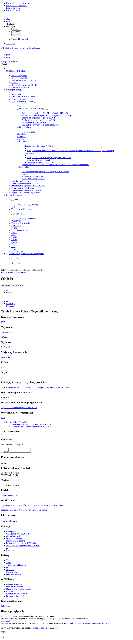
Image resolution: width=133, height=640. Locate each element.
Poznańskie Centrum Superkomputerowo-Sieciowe (88, 623)
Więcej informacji (40, 628)
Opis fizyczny (17, 251)
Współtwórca (16, 221)
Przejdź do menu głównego (17, 3)
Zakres (14, 239)
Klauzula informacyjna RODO (24, 85)
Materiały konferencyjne (21, 181)
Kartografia (21, 136)
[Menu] (2, 15)
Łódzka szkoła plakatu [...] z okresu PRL (38, 118)
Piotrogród (5, 357)
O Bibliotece (11, 71)
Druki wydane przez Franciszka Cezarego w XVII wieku (45, 172)
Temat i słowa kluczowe (21, 209)
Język (13, 235)
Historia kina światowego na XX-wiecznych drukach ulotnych (47, 115)
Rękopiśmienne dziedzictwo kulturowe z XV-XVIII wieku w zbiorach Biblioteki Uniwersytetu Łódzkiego (70, 150)
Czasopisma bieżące (19, 99)
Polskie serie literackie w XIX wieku (26, 183)
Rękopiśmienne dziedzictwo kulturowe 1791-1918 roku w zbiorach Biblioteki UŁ (55, 165)
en (9, 19)
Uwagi (14, 246)
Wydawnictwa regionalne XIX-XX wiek (28, 186)
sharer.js (25, 39)
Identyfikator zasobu (19, 230)
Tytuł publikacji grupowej (27, 204)
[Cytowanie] (5, 297)
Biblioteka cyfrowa (19, 76)
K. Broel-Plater (7, 347)
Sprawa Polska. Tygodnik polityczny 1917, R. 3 (31, 427)
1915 (3, 322)
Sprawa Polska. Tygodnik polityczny (21, 422)
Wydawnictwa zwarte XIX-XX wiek (26, 190)
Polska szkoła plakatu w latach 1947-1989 (39, 120)
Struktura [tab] (10, 306)
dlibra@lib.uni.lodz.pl (10, 495)
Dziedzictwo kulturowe (24, 101)
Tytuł (16, 200)
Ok (3, 633)
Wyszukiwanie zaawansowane (14, 272)
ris (7, 290)
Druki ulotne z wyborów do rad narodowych (40, 125)
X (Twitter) (16, 35)
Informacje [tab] (10, 303)
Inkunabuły (21, 134)
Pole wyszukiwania (9, 270)
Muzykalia (21, 139)
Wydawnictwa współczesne (22, 188)
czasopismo (6, 332)
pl (7, 19)
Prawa (14, 242)
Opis (13, 211)
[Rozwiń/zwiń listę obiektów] (29, 71)
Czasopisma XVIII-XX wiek (23, 97)
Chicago (4, 452)
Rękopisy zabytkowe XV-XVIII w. (39, 146)
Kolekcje (10, 90)
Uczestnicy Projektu (19, 78)
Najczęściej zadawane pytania (23, 80)
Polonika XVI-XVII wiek (32, 176)
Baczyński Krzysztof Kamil (38, 160)
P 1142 (4, 367)
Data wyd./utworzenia (20, 223)
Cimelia (20, 106)
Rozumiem (53, 628)
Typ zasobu (16, 225)
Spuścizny (28, 153)
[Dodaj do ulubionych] (2, 297)
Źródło (14, 232)
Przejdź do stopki (13, 10)
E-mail (14, 29)
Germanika (26, 174)
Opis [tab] (8, 301)
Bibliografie (16, 94)
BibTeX (9, 292)
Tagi (13, 244)
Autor (13, 207)
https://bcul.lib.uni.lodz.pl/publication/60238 (19, 408)
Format (14, 228)
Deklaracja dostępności (20, 87)
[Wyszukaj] (43, 270)
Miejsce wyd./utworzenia (27, 218)
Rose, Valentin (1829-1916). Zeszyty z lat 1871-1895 (49, 157)
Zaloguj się (10, 43)
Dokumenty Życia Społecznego (32, 108)
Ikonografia (24, 127)
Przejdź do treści (13, 8)
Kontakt (14, 83)
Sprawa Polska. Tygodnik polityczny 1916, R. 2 (31, 424)
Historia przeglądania (18, 253)
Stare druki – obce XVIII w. (33, 179)
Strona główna (9, 521)
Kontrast (10, 24)
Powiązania (16, 237)
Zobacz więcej (12, 550)
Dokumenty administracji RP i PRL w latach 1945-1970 (45, 113)
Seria (13, 249)
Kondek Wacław (29, 132)
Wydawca (18, 214)
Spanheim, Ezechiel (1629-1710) (40, 162)
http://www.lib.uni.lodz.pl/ (12, 505)
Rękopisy (23, 141)
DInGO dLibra (42, 623)
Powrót (4, 64)
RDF (3, 418)
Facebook (16, 32)
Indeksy (9, 195)
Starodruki (23, 167)
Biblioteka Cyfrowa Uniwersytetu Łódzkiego (25, 387)
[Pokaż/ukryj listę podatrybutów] (12, 200)
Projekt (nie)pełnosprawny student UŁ (27, 193)
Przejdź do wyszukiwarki (16, 5)
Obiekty (15, 258)
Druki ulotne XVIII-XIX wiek (34, 122)
